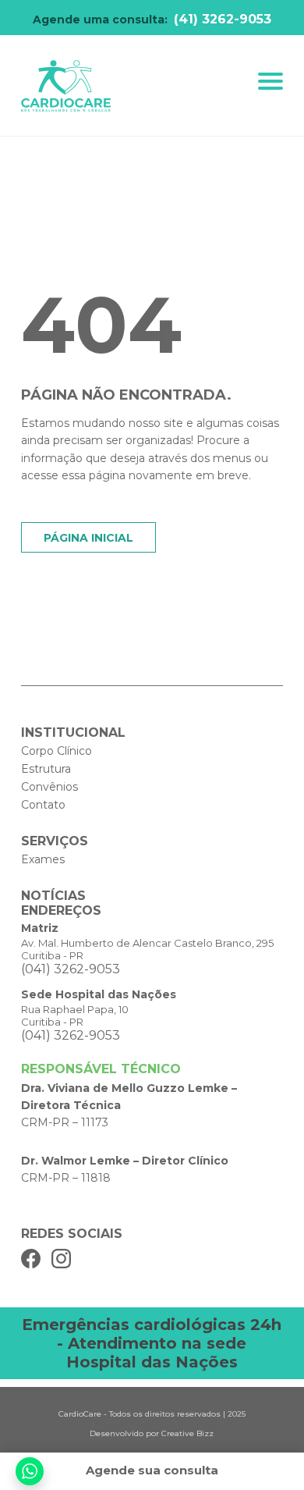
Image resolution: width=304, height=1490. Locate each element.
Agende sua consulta (152, 1470)
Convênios (49, 787)
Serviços (54, 841)
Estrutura (46, 769)
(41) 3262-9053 (222, 19)
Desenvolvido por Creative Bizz (152, 1433)
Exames (43, 859)
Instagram (61, 1258)
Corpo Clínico (56, 751)
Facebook (31, 1258)
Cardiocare (66, 86)
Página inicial (88, 538)
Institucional (73, 732)
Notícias (53, 895)
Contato (43, 805)
